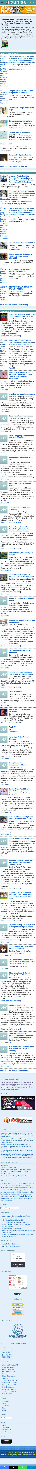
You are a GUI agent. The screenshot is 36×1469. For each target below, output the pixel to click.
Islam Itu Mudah (15, 692)
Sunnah (21, 1196)
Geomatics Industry (18, 1187)
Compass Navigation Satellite (20, 155)
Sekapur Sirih (5, 1173)
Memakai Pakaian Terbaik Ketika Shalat (21, 599)
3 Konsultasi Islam (6, 1354)
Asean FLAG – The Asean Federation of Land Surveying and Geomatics (16, 1217)
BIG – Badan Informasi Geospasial (12, 1220)
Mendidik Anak (10, 1192)
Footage (6, 1187)
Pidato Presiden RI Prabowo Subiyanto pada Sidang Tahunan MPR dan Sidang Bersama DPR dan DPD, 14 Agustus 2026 (17, 1140)
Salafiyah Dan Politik (17, 1005)
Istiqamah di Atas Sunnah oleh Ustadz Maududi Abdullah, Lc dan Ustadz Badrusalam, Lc (22, 962)
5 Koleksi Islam (5, 1358)
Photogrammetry (25, 1192)
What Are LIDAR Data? (8, 1167)
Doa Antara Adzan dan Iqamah (21, 416)
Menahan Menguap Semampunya (22, 394)
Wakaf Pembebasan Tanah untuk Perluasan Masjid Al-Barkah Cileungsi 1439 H (21, 862)
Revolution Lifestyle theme (14, 1454)
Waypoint (10, 1200)
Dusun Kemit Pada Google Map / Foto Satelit (15, 1176)
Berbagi (18, 1185)
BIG (22, 1185)
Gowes (31, 1187)
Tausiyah (13, 1198)
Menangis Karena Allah (9, 1385)
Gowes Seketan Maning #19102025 (22, 243)
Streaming (15, 1196)
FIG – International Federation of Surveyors (15, 1222)
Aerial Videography (5, 1184)
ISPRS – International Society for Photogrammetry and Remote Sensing (18, 1231)
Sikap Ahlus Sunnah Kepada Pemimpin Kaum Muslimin (20, 974)
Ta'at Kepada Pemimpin (9, 1391)
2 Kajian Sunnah (6, 1352)
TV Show (28, 1198)
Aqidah (21, 1184)
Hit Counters (18, 1299)
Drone (2, 1187)
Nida (3, 1408)
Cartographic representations (20, 121)
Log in (4, 1425)
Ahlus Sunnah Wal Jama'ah (10, 1365)
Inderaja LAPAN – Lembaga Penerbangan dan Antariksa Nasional (16, 1225)
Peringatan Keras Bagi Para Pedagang (19, 508)
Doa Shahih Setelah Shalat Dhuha (22, 839)
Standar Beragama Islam (9, 1389)
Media (4, 1192)
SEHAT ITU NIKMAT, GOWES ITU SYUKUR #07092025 (20, 288)
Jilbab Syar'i (5, 1378)
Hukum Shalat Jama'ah (8, 1376)
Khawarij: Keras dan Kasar (10, 1380)
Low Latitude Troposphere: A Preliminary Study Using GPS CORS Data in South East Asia (16, 1170)
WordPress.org (6, 1432)
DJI (32, 1185)
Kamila (4, 1403)
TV (25, 1198)
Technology (20, 1198)
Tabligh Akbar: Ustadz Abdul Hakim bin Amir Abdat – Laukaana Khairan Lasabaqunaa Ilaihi (22, 342)
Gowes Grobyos (4, 1190)
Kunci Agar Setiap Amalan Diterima (19, 738)
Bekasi (13, 1185)
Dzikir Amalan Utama (8, 1371)
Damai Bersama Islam (8, 1369)
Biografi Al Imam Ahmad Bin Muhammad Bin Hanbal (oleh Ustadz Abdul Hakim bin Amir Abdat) (20, 896)
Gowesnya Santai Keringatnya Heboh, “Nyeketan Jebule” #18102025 (20, 256)
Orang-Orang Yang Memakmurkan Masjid (17, 764)
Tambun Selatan (4, 1198)
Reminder (19, 1194)
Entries (5, 1427)
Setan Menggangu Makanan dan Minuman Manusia (21, 437)
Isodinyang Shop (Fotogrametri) (11, 1246)
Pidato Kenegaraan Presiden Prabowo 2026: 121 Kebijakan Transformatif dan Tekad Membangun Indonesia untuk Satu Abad (16, 1146)
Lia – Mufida (6, 1406)
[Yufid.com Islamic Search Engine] (17, 1309)
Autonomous (3, 1185)
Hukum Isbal (5, 1374)
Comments (6, 1430)
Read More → (14, 368)
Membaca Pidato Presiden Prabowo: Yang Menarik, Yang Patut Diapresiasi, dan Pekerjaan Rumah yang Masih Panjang (21, 179)
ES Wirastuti (5, 1401)
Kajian (14, 1189)
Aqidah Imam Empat (8, 1367)
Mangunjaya (21, 1190)
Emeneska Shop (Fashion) (9, 1244)
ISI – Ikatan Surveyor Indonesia (11, 1228)
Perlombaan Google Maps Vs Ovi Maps (21, 109)
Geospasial (25, 1187)
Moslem (17, 1191)
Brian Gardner (25, 1454)
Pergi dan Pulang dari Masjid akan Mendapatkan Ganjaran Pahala (22, 926)
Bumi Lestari (27, 1185)
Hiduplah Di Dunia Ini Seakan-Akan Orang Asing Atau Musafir (21, 673)
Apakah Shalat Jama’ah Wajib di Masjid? (21, 554)
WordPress (21, 1455)
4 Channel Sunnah (6, 1356)
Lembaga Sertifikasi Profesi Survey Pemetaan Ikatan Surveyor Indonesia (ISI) (17, 1235)
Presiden (13, 1194)
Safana (4, 1410)
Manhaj (26, 1190)
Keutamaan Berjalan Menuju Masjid (20, 484)
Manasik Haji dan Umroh (9, 1382)
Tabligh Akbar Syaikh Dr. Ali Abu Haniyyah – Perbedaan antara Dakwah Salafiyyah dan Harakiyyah (21, 375)
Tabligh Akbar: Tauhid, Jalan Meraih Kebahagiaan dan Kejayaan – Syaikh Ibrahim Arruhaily (20, 792)
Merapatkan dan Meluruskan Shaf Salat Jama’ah (22, 621)
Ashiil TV (12, 727)
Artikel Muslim (28, 1183)
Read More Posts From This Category (14, 166)
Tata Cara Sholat (7, 1394)
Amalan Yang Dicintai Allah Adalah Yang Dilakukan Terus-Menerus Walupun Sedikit (20, 529)
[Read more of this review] (11, 336)
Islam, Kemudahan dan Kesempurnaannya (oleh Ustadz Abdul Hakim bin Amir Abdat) (21, 1035)
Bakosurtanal (8, 1185)
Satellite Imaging (8, 1196)
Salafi (2, 1196)
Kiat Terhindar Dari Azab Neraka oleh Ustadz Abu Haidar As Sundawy (21, 1049)
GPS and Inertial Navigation (19, 132)
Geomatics (4, 1165)
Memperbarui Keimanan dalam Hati (21, 458)
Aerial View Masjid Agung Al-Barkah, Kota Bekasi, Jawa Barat (21, 576)
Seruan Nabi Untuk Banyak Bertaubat (19, 711)
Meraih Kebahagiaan (8, 1387)
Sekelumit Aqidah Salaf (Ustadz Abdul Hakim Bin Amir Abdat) (21, 818)
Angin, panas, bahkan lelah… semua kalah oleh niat (20, 270)
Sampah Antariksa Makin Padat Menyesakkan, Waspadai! (21, 92)
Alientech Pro (15, 1184)
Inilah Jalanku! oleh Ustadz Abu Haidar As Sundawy (21, 947)
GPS (10, 144)
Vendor (6, 1200)
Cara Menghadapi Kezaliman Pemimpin (20, 651)
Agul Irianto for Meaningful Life (14, 1452)
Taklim (29, 1196)
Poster (8, 1194)
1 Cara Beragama (6, 1351)
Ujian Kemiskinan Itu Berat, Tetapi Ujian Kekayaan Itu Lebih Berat (22, 315)
